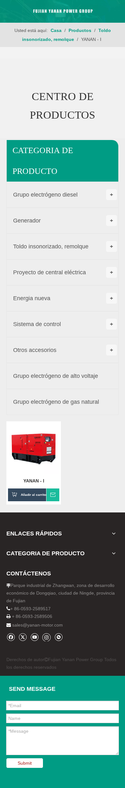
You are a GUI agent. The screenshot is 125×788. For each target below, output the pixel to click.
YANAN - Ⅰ (33, 480)
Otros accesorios (63, 350)
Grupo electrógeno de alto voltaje (55, 376)
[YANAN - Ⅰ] (33, 447)
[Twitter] (23, 637)
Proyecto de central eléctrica (63, 272)
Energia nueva (63, 298)
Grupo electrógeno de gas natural (56, 402)
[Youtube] (34, 637)
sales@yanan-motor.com (37, 625)
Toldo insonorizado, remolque (63, 246)
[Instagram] (46, 637)
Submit (25, 763)
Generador (63, 220)
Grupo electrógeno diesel (63, 194)
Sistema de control (63, 324)
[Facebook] (11, 637)
